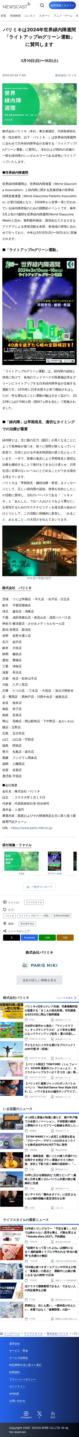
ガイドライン (17, 1386)
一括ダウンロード (42, 886)
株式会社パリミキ (66, 75)
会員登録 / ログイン (62, 5)
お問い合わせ (17, 1400)
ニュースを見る (65, 997)
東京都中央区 (27, 923)
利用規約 (14, 1372)
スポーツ (44, 15)
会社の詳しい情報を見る (39, 980)
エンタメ (30, 15)
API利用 (14, 1393)
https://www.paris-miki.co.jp (31, 828)
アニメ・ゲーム (63, 15)
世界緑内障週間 (61, 915)
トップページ (12, 1333)
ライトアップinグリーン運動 (34, 915)
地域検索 (15, 15)
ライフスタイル (34, 902)
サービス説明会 (18, 1357)
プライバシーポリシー (22, 1379)
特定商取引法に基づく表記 (25, 1364)
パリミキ (9, 915)
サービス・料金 (18, 1350)
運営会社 (14, 1343)
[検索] (42, 5)
